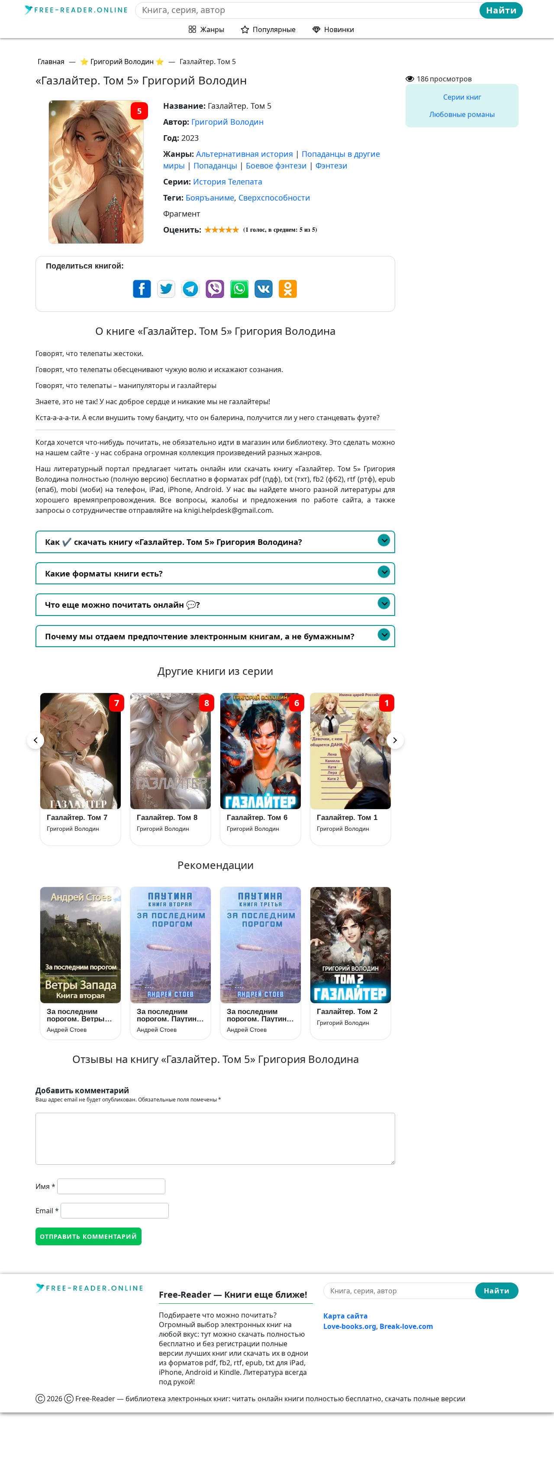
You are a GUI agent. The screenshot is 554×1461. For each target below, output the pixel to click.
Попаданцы (215, 165)
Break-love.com (406, 1326)
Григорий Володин (227, 122)
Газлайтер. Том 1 (257, 817)
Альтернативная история (244, 154)
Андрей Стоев (67, 1029)
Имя (45, 1186)
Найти (501, 10)
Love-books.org (349, 1326)
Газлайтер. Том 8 (77, 817)
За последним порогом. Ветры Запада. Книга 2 (76, 1015)
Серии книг (462, 97)
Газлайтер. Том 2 (347, 1011)
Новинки (339, 29)
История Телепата (227, 181)
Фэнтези (332, 165)
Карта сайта (345, 1316)
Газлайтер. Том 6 (167, 817)
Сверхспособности (274, 197)
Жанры (212, 29)
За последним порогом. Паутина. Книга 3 (260, 1015)
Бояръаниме (210, 197)
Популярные (274, 29)
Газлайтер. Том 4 (347, 817)
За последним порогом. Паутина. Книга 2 (170, 1015)
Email (47, 1210)
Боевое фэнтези (276, 165)
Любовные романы (462, 114)
